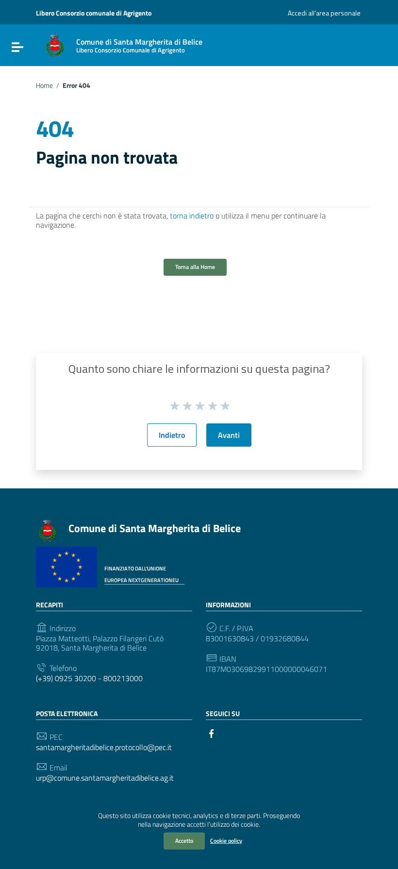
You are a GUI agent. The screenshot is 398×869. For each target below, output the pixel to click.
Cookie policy (226, 840)
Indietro (172, 435)
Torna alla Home (195, 266)
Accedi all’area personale (324, 13)
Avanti (229, 435)
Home (44, 85)
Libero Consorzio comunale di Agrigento (93, 13)
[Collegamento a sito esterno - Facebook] (211, 732)
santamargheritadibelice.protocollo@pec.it (104, 747)
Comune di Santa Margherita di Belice (154, 528)
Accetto (184, 840)
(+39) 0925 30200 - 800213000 (89, 678)
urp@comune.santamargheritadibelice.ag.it (105, 778)
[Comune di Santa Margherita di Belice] (55, 45)
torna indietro (192, 215)
